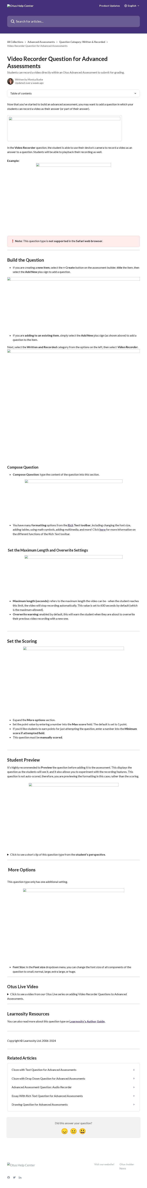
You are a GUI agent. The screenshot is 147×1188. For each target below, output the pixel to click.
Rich (70, 525)
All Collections (15, 41)
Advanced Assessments (41, 41)
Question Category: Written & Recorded (82, 41)
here (102, 529)
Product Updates (109, 5)
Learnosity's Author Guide (87, 1021)
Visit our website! (104, 1164)
